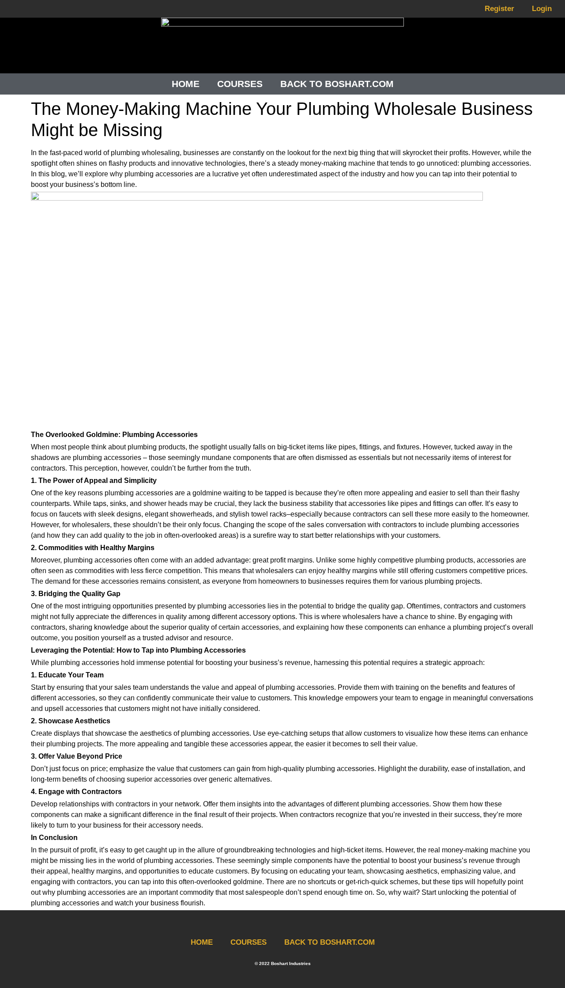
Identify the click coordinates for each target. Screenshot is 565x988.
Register (499, 8)
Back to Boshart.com (337, 84)
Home (186, 84)
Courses (240, 84)
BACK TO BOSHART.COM (329, 942)
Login (542, 8)
